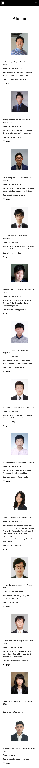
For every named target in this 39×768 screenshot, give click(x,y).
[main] (19, 18)
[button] (2, 3)
